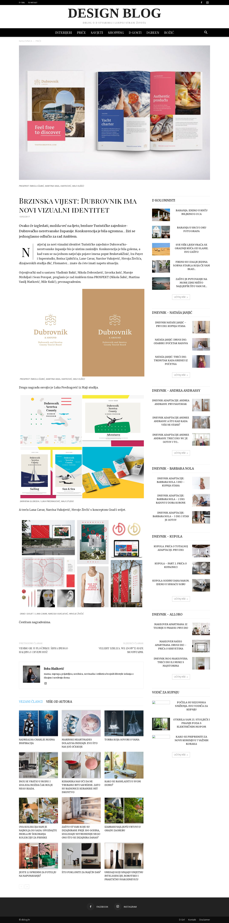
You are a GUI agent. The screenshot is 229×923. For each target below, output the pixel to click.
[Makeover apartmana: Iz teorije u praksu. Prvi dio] (201, 629)
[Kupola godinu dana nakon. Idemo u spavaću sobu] (201, 585)
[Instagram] (207, 2)
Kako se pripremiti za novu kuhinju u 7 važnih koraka (191, 740)
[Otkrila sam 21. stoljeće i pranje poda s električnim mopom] (161, 724)
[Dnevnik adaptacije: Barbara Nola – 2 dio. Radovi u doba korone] (201, 500)
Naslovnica (25, 41)
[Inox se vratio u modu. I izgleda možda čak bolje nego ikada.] (38, 765)
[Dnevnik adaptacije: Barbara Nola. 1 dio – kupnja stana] (201, 483)
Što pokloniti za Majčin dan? (81, 872)
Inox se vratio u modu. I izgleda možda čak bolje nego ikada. (36, 785)
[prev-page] (21, 886)
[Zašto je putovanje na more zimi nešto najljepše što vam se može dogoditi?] (161, 283)
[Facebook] (201, 2)
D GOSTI (135, 32)
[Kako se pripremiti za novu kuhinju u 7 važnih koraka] (161, 741)
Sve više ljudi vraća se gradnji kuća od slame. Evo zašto (191, 248)
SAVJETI (97, 32)
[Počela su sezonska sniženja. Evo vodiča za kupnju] (161, 707)
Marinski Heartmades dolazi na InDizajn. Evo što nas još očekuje (80, 743)
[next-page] (27, 886)
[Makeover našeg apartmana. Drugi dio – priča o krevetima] (201, 646)
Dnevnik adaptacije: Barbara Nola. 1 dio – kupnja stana (171, 482)
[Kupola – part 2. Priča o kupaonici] (201, 568)
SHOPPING (116, 32)
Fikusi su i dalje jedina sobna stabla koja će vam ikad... (191, 265)
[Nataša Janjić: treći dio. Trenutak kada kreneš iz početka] (201, 361)
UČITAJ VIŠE (180, 297)
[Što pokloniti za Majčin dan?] (81, 856)
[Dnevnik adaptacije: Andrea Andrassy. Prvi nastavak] (201, 405)
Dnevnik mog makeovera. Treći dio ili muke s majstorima (171, 662)
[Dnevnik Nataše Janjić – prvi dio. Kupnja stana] (201, 327)
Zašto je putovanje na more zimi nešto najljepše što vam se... (191, 282)
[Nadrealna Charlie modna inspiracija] (38, 723)
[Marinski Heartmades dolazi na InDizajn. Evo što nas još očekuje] (81, 723)
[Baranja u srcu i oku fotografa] (161, 232)
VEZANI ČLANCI (31, 702)
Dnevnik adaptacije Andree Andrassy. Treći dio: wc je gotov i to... (170, 438)
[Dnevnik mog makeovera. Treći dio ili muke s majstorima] (201, 663)
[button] (205, 33)
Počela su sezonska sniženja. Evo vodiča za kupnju (191, 706)
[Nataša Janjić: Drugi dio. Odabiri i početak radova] (201, 344)
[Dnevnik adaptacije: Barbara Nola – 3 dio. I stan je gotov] (201, 517)
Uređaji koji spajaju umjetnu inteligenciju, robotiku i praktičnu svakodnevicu (123, 876)
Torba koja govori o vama (121, 739)
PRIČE (81, 32)
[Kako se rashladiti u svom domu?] (123, 765)
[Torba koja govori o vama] (123, 723)
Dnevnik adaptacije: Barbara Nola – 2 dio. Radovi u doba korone (171, 499)
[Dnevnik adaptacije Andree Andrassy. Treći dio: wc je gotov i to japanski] (201, 439)
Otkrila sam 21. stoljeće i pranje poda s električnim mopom (191, 723)
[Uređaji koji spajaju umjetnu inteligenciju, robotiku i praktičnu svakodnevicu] (123, 856)
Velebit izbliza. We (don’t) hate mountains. (121, 650)
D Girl (22, 2)
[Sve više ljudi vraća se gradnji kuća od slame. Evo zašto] (161, 249)
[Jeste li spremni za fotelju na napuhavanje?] (38, 856)
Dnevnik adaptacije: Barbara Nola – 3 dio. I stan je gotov (171, 516)
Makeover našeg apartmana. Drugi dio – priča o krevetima (170, 645)
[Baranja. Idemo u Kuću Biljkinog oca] (161, 215)
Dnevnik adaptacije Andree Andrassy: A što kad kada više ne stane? (170, 421)
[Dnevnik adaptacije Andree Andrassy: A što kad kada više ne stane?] (201, 422)
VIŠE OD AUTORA (59, 702)
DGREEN (153, 32)
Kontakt (32, 2)
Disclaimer (204, 919)
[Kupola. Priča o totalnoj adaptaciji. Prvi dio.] (201, 551)
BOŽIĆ (169, 32)
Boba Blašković (54, 668)
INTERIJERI (63, 32)
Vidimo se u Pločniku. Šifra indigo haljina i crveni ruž (43, 650)
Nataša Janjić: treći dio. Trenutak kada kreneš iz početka (171, 360)
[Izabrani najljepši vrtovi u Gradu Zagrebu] (123, 810)
